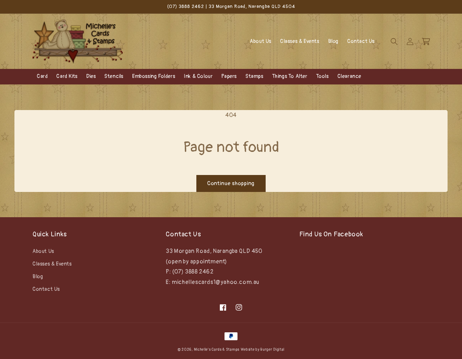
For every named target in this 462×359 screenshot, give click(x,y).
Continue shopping (231, 183)
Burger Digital (272, 349)
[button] (394, 41)
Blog (37, 276)
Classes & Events (52, 264)
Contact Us (46, 289)
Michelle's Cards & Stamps (216, 349)
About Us (43, 251)
